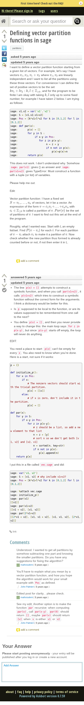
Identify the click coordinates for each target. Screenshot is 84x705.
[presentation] (30, 75)
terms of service (67, 692)
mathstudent (27, 565)
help (28, 692)
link (15, 531)
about (10, 692)
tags (42, 11)
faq (19, 692)
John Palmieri (27, 587)
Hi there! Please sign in (17, 11)
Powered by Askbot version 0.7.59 (42, 696)
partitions (16, 48)
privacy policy (43, 692)
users (54, 11)
